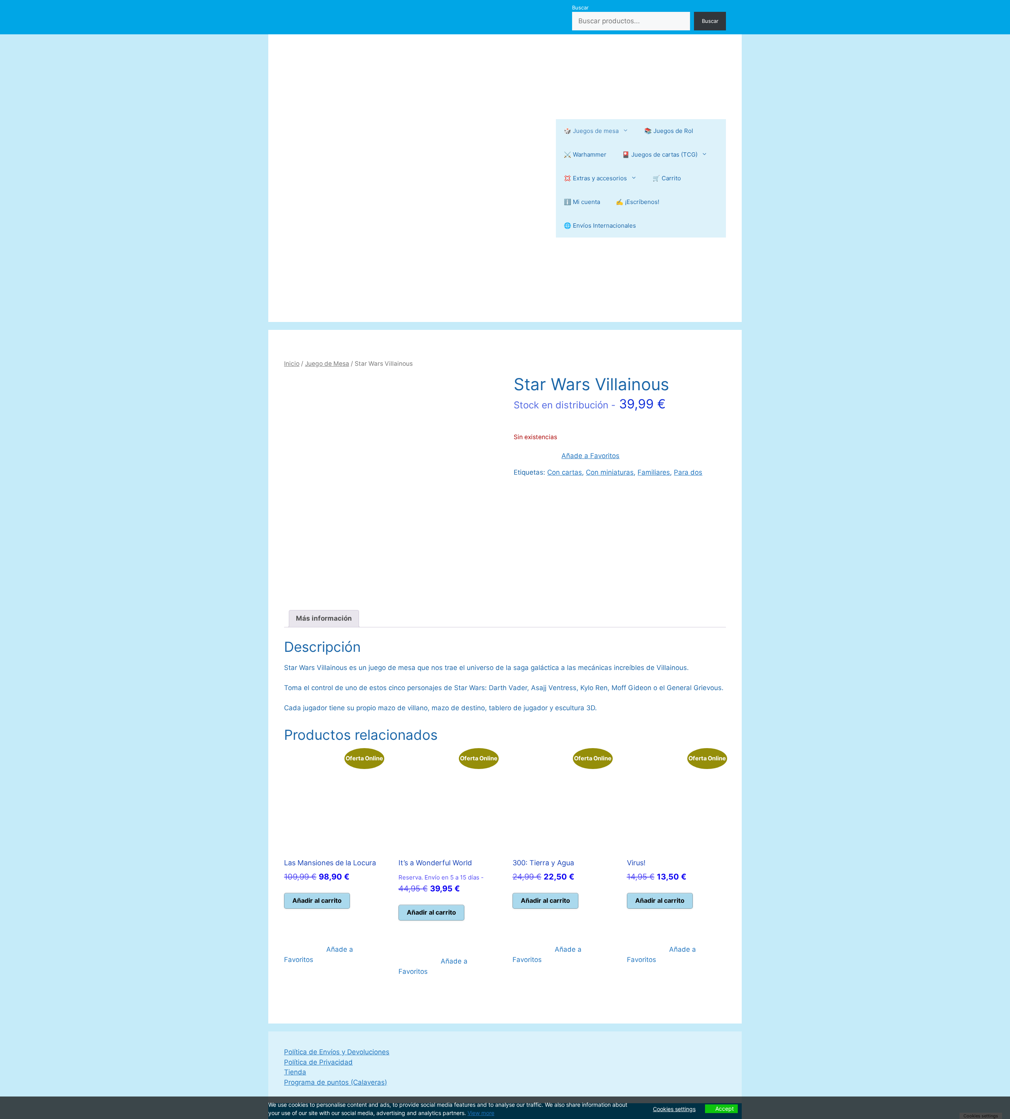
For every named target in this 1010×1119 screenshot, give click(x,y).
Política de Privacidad (318, 1062)
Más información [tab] (324, 618)
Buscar (580, 7)
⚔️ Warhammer (585, 154)
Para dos (688, 472)
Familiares (654, 472)
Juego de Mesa (327, 363)
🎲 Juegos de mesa (591, 131)
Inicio (291, 363)
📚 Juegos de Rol (668, 131)
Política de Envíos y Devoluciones (336, 1052)
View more (481, 1113)
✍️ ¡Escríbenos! (637, 202)
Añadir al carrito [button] (317, 900)
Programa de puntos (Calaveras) (335, 1082)
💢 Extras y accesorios (595, 178)
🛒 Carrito (667, 178)
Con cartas (564, 472)
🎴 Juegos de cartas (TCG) (660, 154)
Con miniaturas (610, 472)
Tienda (295, 1072)
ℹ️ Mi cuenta (582, 202)
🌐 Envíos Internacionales (600, 225)
